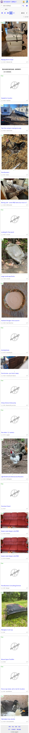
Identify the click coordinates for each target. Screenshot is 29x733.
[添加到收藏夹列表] (2, 62)
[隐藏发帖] (27, 62)
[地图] (13, 13)
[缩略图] (5, 13)
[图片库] (10, 13)
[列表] (2, 13)
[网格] (7, 13)
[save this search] (26, 5)
